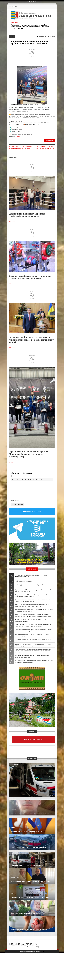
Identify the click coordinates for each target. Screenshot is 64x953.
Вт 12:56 (11, 656)
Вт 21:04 (11, 580)
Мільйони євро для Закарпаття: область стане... (29, 831)
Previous (52, 22)
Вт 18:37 (11, 605)
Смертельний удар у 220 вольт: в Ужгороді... (27, 866)
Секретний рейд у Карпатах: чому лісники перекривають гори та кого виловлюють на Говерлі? (33, 630)
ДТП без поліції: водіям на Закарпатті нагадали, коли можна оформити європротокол (32, 635)
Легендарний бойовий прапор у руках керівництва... (31, 882)
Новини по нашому (15, 877)
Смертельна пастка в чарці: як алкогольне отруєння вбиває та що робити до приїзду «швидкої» (34, 580)
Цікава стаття (50, 140)
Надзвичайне (13, 861)
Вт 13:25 (11, 650)
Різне (12, 925)
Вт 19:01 (11, 600)
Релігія (12, 909)
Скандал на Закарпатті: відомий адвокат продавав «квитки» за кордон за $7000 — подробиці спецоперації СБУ (33, 625)
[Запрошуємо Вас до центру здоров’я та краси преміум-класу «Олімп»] (32, 678)
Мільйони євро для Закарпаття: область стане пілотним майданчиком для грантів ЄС (31, 575)
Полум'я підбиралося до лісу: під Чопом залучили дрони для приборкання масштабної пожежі (32, 600)
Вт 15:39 (11, 630)
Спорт (18, 136)
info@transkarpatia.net (41, 947)
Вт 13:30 (11, 644)
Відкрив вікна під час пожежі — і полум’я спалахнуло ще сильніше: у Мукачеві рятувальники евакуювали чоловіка (34, 644)
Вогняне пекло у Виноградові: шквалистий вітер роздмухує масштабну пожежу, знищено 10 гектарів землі (32, 605)
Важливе (12, 893)
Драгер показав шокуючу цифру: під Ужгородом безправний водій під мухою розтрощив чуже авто (33, 610)
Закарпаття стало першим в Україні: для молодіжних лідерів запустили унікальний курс (32, 656)
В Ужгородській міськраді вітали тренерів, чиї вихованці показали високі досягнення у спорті (31, 340)
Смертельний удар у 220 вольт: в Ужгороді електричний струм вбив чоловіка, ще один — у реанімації (34, 595)
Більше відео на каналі (34, 739)
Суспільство (14, 791)
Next (54, 22)
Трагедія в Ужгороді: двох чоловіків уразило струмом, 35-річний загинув (33, 640)
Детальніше (12, 221)
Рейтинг (52, 36)
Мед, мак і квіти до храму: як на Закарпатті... (28, 913)
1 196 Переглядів (42, 36)
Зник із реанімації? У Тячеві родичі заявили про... (30, 813)
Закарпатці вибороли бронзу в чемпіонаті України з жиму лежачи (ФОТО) (30, 277)
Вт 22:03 (11, 575)
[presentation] (13, 480)
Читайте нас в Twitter (33, 512)
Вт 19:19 (11, 595)
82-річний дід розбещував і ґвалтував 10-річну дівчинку (30, 585)
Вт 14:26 (11, 635)
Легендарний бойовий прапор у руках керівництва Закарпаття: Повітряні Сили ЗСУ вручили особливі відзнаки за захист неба (33, 615)
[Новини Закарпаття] (32, 15)
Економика (13, 827)
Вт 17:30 (11, 615)
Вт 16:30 (11, 625)
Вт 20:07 (11, 590)
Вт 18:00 (11, 610)
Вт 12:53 (11, 661)
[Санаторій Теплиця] (32, 709)
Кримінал (13, 843)
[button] (13, 480)
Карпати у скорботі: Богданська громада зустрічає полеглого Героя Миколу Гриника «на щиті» (30, 26)
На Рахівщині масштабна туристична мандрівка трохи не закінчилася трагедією (31, 620)
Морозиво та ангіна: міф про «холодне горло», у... (29, 929)
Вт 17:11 (11, 620)
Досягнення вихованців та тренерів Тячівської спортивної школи (27, 215)
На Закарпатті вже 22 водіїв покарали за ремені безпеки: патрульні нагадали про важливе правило (34, 661)
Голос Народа (13, 809)
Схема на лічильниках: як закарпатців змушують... (30, 897)
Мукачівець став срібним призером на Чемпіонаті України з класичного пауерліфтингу (28, 454)
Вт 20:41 (11, 585)
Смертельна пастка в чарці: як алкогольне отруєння (25, 793)
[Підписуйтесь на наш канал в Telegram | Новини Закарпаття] (32, 528)
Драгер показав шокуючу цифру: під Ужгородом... (30, 847)
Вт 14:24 (11, 640)
